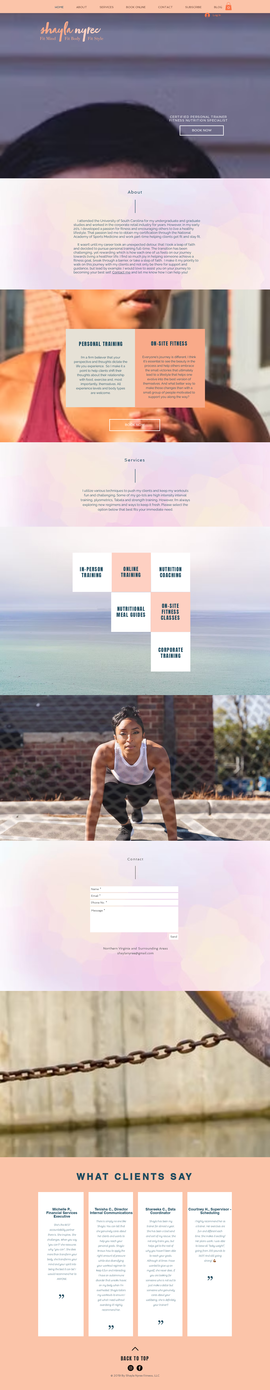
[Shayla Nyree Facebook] (140, 1368)
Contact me (121, 272)
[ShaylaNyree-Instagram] (131, 1368)
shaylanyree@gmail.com (135, 953)
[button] (228, 6)
